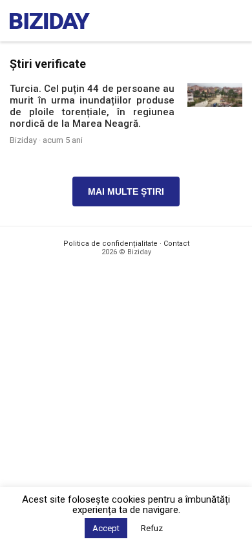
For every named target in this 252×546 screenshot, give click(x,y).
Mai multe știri (126, 191)
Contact (176, 243)
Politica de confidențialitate (110, 243)
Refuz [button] (152, 528)
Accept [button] (106, 528)
